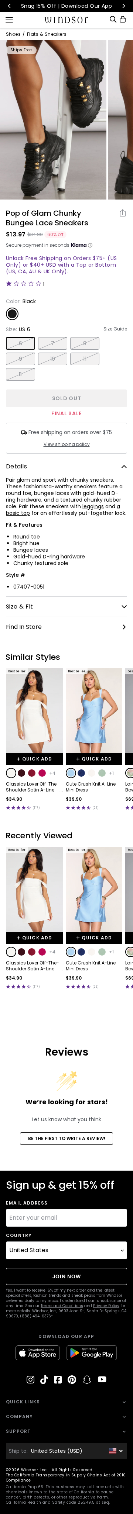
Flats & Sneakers (47, 34)
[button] (11, 773)
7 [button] (52, 343)
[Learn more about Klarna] (90, 245)
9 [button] (20, 359)
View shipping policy (67, 444)
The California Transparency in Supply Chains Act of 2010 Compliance (66, 1477)
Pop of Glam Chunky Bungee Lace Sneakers (47, 218)
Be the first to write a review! (66, 1138)
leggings (93, 506)
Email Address (27, 1203)
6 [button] (20, 343)
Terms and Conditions (62, 1306)
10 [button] (52, 359)
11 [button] (84, 359)
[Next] (123, 6)
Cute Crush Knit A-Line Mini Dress (91, 787)
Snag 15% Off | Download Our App (66, 6)
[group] (53, 120)
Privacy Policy (106, 1306)
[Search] (113, 19)
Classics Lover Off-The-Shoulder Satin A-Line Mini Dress (32, 787)
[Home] (67, 19)
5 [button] (20, 374)
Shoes (13, 34)
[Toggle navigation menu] (9, 19)
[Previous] (9, 6)
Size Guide (115, 329)
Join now (66, 1276)
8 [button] (84, 343)
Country (19, 1235)
